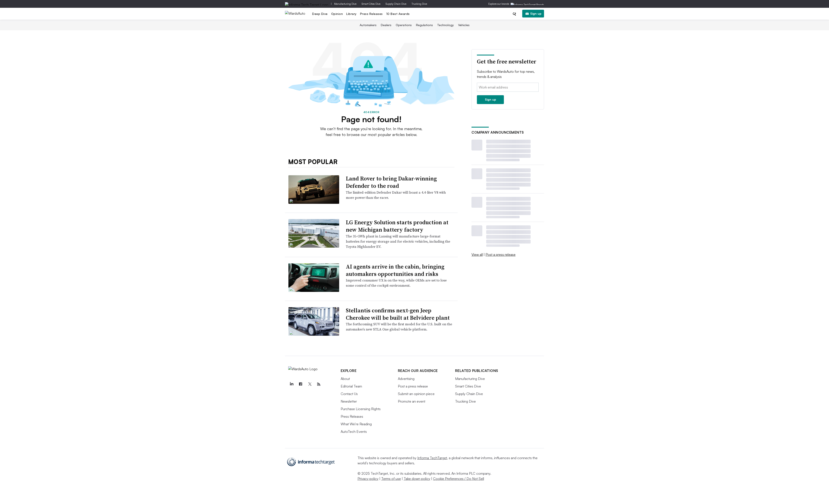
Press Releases (371, 14)
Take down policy (417, 478)
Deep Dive (320, 14)
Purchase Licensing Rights (361, 409)
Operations (404, 25)
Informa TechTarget (432, 458)
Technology (445, 25)
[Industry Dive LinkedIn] (291, 384)
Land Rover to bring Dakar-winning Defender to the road (391, 182)
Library (351, 14)
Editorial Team (351, 386)
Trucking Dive (419, 3)
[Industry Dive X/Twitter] (309, 384)
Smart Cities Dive (371, 3)
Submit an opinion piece (416, 394)
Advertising (406, 378)
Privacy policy (368, 478)
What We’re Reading (356, 424)
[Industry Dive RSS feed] (318, 384)
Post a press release (501, 254)
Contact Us (349, 394)
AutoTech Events (354, 431)
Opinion (337, 14)
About (345, 378)
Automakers (368, 25)
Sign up (535, 13)
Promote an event (411, 401)
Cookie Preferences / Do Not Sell (458, 478)
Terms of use (391, 478)
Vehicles (464, 25)
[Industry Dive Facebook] (300, 384)
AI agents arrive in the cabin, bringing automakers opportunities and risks (395, 270)
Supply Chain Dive (396, 3)
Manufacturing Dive (345, 3)
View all (477, 254)
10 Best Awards (398, 14)
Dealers (386, 25)
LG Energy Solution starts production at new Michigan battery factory (397, 226)
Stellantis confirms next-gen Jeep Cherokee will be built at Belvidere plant (398, 314)
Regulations (424, 25)
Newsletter (349, 401)
